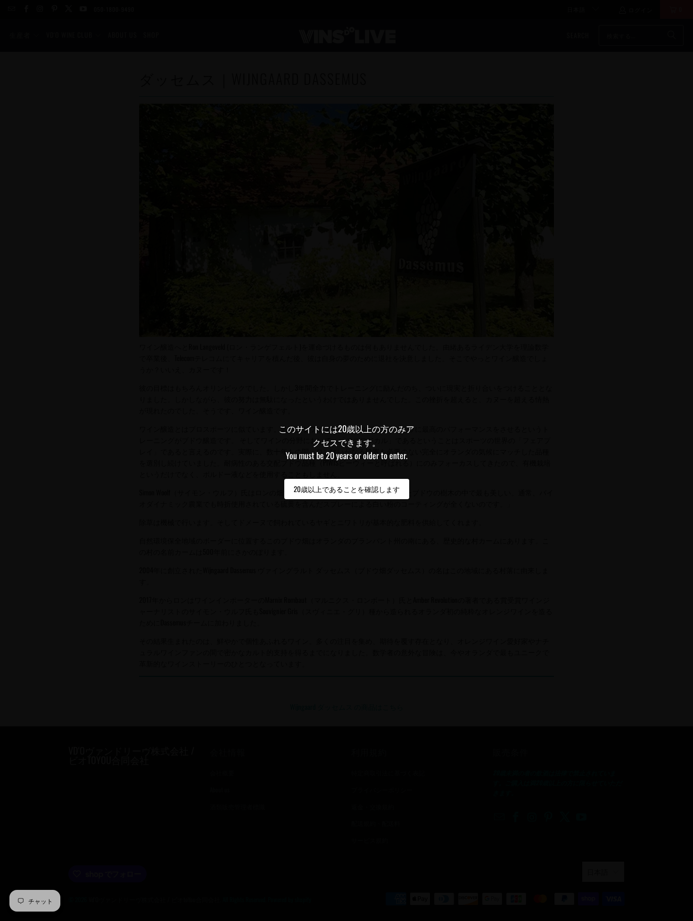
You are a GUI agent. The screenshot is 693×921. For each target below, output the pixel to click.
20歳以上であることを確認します (347, 489)
